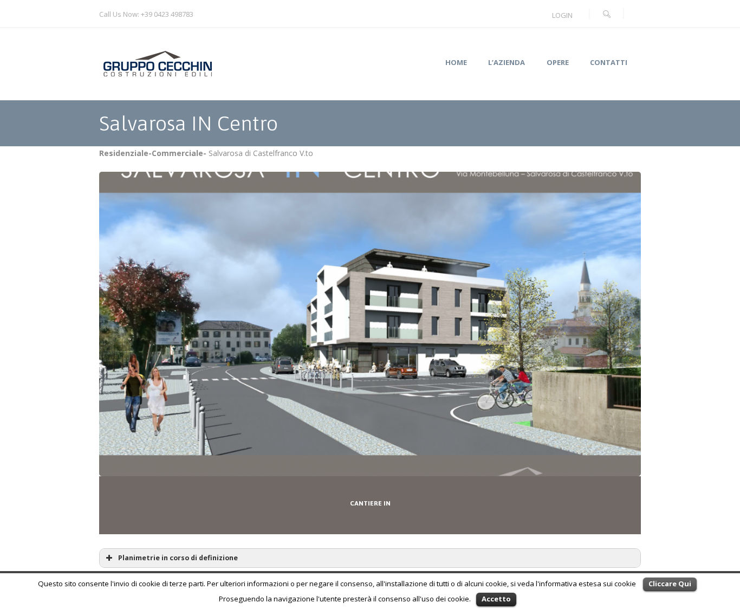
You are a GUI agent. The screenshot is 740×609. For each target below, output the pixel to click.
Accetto (496, 599)
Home (456, 62)
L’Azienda (506, 62)
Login (562, 15)
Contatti (608, 62)
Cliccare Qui (669, 583)
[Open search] (606, 14)
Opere (558, 62)
